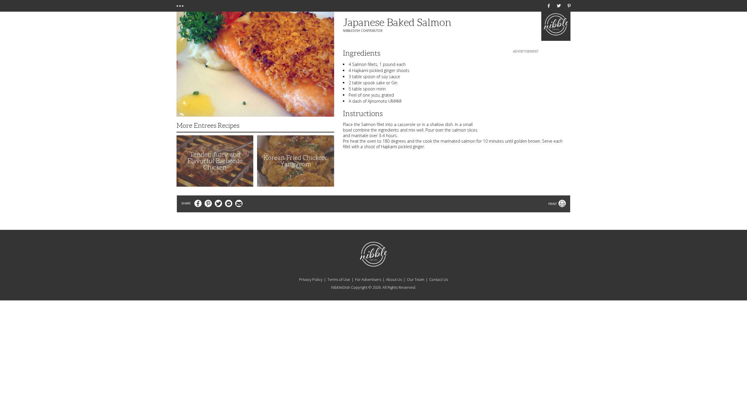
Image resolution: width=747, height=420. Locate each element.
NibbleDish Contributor (363, 30)
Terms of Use (338, 279)
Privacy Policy (310, 279)
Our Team (415, 279)
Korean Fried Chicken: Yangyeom (295, 161)
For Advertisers (368, 279)
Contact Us (438, 279)
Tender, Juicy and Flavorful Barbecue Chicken (214, 161)
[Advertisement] (526, 90)
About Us (394, 279)
